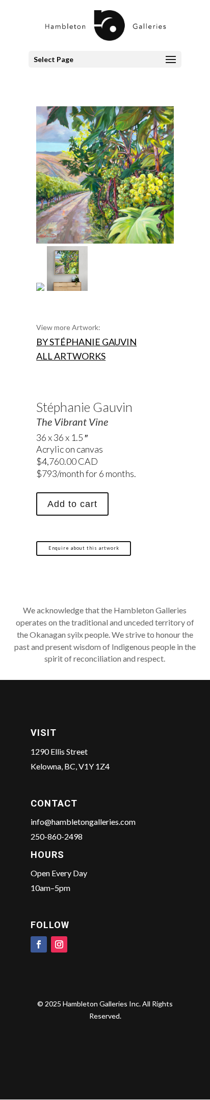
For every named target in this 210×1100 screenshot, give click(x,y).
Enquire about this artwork (83, 548)
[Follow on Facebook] (39, 944)
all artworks (71, 356)
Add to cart (72, 504)
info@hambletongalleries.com (83, 821)
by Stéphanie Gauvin (86, 341)
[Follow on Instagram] (59, 944)
